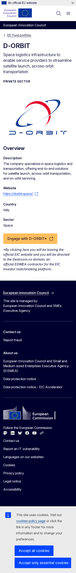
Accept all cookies (34, 550)
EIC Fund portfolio (19, 35)
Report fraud (12, 340)
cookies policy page (30, 521)
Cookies (9, 465)
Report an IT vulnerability (21, 449)
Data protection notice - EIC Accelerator (32, 387)
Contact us (11, 441)
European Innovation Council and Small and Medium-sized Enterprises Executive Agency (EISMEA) (36, 366)
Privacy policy (13, 473)
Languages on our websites (23, 457)
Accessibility (12, 489)
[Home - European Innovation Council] (17, 13)
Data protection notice (19, 379)
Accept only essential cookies (44, 563)
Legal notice (12, 481)
